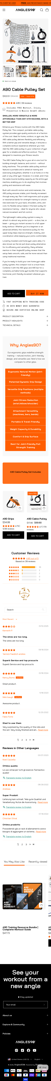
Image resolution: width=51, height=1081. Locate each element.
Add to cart (13, 535)
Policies (6, 1033)
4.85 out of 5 (32, 558)
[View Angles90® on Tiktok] (22, 1050)
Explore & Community (14, 1024)
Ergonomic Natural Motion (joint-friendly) (25, 373)
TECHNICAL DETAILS (11, 325)
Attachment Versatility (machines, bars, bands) (25, 413)
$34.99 (6, 522)
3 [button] (26, 740)
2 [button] (22, 740)
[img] (9, 626)
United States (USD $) (20, 1059)
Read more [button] (43, 730)
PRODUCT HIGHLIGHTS (12, 321)
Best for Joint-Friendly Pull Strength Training (25, 446)
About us (7, 1015)
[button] (41, 10)
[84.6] (24, 593)
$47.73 (6, 933)
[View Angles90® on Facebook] (28, 1050)
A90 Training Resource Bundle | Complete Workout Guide (20, 928)
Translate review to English (18, 778)
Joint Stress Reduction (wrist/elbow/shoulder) (25, 402)
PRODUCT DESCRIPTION (13, 316)
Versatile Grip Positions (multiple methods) (25, 391)
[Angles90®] (25, 10)
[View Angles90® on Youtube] (34, 1050)
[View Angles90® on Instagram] (16, 1050)
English (37, 1059)
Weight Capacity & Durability (25, 429)
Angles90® (19, 1064)
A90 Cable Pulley (37, 519)
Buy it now (37, 293)
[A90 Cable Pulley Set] (8, 71)
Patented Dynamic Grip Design (25, 381)
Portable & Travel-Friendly (25, 421)
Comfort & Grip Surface (25, 436)
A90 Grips (8, 519)
